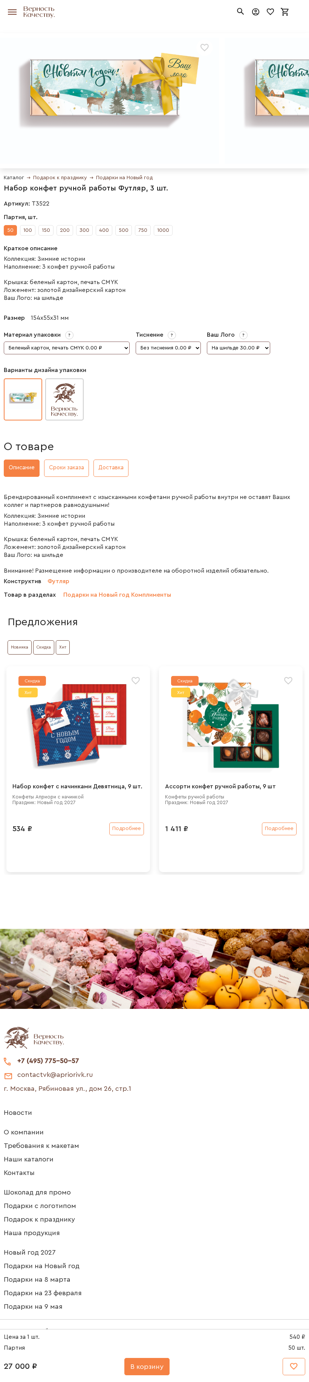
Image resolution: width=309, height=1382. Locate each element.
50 (10, 230)
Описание (22, 467)
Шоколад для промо (37, 1192)
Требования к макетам (41, 1145)
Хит (62, 647)
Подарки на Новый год (124, 177)
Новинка (19, 647)
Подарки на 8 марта (37, 1279)
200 (65, 230)
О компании (24, 1132)
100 (27, 230)
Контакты (19, 1172)
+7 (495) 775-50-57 (48, 1060)
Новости (18, 1112)
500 (123, 230)
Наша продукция (32, 1232)
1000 (163, 230)
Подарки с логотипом (40, 1205)
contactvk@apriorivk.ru (55, 1074)
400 (104, 230)
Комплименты (151, 595)
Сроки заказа (66, 467)
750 (142, 230)
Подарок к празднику (60, 177)
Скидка (44, 647)
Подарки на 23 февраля (43, 1293)
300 (84, 230)
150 (46, 230)
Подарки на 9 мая (33, 1306)
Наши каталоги (29, 1159)
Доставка (111, 467)
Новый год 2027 (30, 1252)
